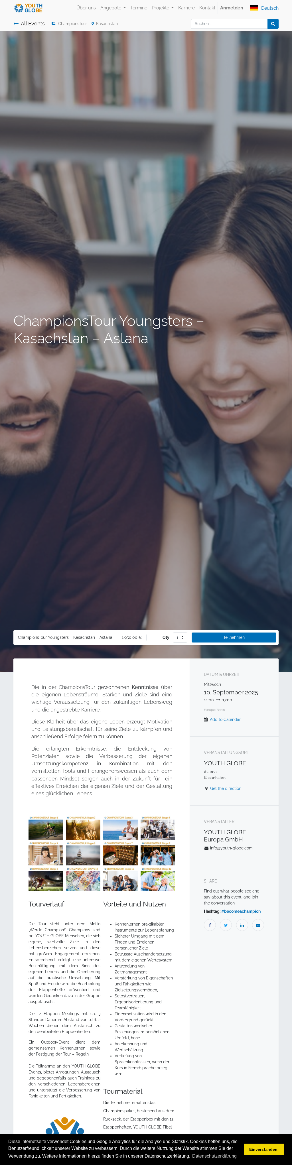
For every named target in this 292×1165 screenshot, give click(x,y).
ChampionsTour (72, 23)
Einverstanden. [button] (264, 1149)
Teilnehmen (234, 637)
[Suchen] (273, 24)
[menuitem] (86, 8)
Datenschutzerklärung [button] (214, 1156)
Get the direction (225, 788)
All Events (33, 24)
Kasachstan (107, 23)
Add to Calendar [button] (225, 719)
